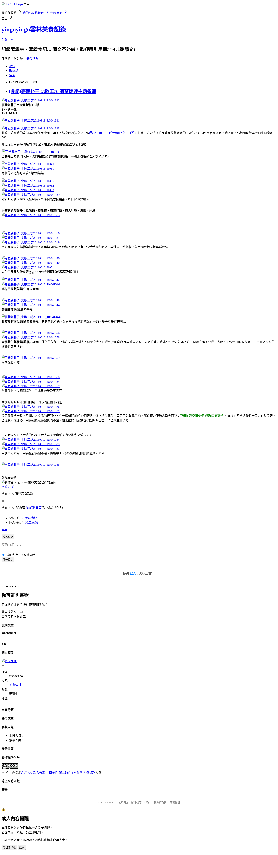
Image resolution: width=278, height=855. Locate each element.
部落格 (13, 70)
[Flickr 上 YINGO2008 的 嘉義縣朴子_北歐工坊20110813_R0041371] (31, 411)
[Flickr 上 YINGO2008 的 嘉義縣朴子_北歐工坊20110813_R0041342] (31, 279)
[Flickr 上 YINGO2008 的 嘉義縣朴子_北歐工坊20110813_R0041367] (31, 386)
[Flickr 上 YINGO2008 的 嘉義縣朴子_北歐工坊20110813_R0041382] (31, 448)
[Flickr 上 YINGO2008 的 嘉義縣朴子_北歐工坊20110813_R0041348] (31, 300)
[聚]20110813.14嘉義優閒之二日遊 (111, 133)
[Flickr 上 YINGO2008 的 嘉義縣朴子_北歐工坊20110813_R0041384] (31, 439)
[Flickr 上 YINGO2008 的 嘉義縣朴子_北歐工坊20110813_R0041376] (31, 406)
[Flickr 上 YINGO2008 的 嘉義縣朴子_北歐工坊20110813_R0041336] (31, 258)
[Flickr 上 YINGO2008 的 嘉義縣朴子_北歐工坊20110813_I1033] (28, 190)
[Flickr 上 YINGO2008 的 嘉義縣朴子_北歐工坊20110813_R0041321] (31, 237)
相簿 (12, 66)
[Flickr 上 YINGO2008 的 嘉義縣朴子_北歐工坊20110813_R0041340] (31, 262)
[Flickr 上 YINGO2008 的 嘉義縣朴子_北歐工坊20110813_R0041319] (31, 242)
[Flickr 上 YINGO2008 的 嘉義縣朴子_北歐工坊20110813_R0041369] (31, 194)
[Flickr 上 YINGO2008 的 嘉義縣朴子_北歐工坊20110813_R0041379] (31, 444)
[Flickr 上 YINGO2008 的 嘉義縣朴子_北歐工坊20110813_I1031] (28, 168)
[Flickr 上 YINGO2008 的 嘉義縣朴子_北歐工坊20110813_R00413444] (31, 284)
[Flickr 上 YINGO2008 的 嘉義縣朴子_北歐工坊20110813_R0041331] (31, 120)
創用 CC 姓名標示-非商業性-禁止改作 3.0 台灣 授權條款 (58, 772)
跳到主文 (8, 39)
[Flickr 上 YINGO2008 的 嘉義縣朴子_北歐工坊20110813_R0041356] (31, 332)
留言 (39, 507)
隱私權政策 (160, 802)
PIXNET (110, 802)
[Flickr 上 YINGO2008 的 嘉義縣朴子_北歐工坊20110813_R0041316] (31, 233)
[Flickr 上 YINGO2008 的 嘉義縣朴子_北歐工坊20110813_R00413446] (31, 317)
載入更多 (8, 536)
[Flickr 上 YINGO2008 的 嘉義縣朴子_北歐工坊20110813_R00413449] (31, 304)
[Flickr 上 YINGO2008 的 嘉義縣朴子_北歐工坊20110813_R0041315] (31, 215)
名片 (12, 75)
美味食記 (31, 518)
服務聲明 (175, 802)
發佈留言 (8, 559)
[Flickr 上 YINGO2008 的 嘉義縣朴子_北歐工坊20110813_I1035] (28, 181)
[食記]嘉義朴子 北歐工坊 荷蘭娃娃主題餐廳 (52, 91)
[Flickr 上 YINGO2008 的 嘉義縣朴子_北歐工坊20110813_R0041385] (31, 464)
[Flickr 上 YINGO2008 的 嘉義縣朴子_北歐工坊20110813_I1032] (28, 185)
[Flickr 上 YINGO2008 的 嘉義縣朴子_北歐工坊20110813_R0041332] (31, 100)
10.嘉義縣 (31, 522)
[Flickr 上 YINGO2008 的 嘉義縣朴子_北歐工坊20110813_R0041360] (31, 377)
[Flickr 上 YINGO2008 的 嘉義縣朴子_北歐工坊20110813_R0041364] (31, 381)
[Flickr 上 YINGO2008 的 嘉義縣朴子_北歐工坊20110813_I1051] (28, 267)
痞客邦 (30, 507)
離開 (21, 847)
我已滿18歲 (9, 847)
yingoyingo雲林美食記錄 (34, 29)
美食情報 (32, 58)
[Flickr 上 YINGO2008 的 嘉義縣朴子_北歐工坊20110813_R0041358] (31, 337)
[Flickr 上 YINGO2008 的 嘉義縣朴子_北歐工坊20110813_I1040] (28, 164)
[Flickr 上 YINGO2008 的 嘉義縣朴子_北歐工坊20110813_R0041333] (31, 128)
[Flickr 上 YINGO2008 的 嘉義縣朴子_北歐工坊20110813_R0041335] (31, 152)
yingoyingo (8, 486)
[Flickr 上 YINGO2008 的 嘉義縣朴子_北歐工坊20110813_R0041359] (31, 357)
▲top (5, 529)
